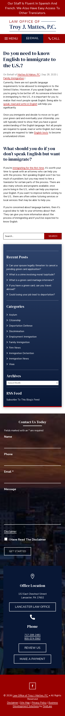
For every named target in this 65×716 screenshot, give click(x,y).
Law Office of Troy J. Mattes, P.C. (30, 695)
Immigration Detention (21, 353)
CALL (56, 38)
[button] (11, 37)
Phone (8, 454)
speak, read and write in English (20, 104)
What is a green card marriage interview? (31, 280)
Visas (12, 364)
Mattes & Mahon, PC (29, 74)
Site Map (25, 702)
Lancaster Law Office (32, 607)
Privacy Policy (39, 702)
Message (10, 489)
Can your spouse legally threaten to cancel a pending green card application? (31, 267)
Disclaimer (10, 531)
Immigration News (19, 358)
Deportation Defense (20, 325)
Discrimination (16, 331)
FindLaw (47, 706)
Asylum (13, 314)
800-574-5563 (32, 638)
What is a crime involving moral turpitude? (32, 274)
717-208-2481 (32, 635)
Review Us (32, 648)
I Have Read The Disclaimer (27, 539)
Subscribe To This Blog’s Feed (22, 399)
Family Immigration (13, 78)
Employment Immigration (23, 336)
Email (34, 38)
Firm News (15, 347)
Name (8, 437)
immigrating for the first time (28, 167)
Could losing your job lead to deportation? (32, 294)
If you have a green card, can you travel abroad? (28, 287)
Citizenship (15, 320)
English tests (41, 132)
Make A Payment (32, 659)
